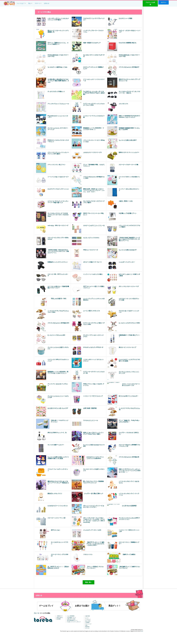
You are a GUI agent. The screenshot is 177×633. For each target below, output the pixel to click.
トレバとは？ (21, 3)
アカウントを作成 (150, 3)
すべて (86, 618)
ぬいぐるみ (87, 620)
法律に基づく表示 (71, 618)
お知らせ (46, 3)
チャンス (87, 628)
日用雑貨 (87, 622)
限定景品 (87, 626)
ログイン (163, 2)
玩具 (86, 625)
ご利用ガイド (59, 616)
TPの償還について (71, 617)
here (142, 631)
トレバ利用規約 (70, 616)
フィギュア (87, 619)
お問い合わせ (59, 617)
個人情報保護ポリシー (72, 620)
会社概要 (58, 618)
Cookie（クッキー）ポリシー (74, 621)
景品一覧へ (88, 582)
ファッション (88, 623)
